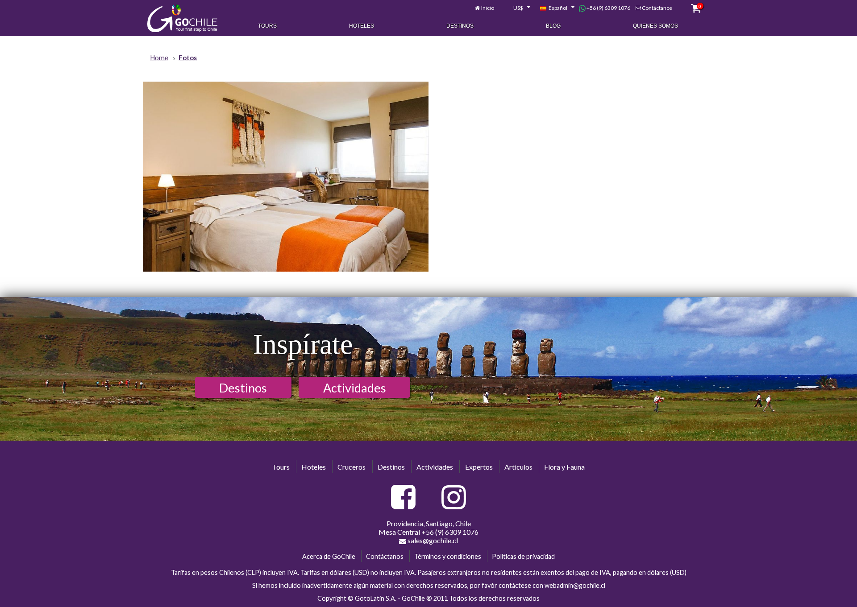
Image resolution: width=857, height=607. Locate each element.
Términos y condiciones (447, 556)
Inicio (487, 7)
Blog (553, 26)
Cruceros (351, 466)
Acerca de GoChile (328, 556)
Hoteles (361, 26)
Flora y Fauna (564, 466)
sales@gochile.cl (432, 540)
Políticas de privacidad (523, 556)
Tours (267, 26)
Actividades (354, 387)
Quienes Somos (655, 26)
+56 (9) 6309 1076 (608, 7)
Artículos (518, 466)
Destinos (460, 26)
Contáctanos (657, 7)
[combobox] (516, 8)
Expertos (479, 466)
